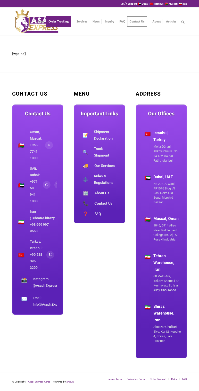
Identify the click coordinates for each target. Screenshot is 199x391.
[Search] (183, 22)
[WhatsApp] (49, 145)
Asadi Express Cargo (39, 382)
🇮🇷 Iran (183, 3)
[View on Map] (161, 168)
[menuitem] (40, 22)
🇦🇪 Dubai (143, 3)
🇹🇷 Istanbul (156, 3)
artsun (70, 382)
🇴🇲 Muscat (171, 3)
